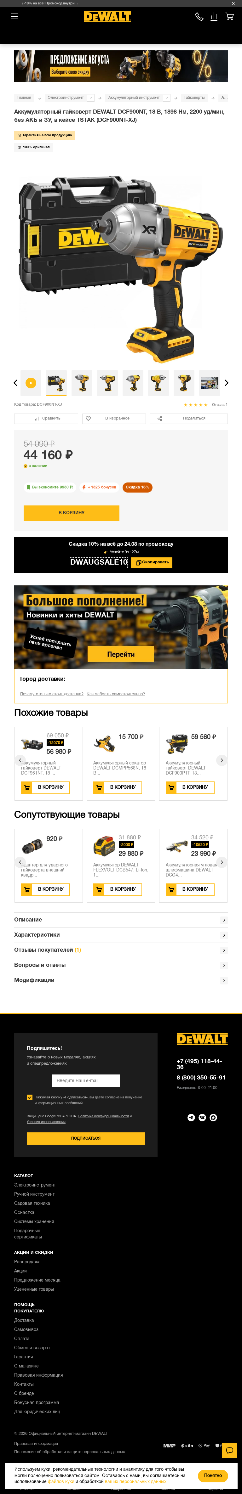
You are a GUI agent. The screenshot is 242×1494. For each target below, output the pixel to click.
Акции (20, 1271)
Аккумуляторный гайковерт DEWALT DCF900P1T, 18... (186, 768)
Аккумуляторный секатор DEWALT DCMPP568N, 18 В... (119, 768)
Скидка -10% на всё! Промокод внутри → (35, 3)
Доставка (24, 1321)
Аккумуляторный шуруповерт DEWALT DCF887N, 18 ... (188, 870)
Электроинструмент (66, 97)
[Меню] (14, 16)
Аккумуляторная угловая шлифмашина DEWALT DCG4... (119, 870)
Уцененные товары (34, 1290)
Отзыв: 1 (220, 405)
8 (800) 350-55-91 (199, 15)
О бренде (24, 1394)
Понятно (213, 1476)
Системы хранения (34, 1222)
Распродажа (27, 1262)
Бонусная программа (36, 1403)
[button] (15, 383)
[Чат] (229, 1450)
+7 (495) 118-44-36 (199, 1064)
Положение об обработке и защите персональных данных (69, 1452)
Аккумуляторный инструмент (134, 97)
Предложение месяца (37, 1280)
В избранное (117, 418)
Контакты (24, 1385)
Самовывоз (26, 1330)
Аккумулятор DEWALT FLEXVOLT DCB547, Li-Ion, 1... (48, 870)
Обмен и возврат (32, 1348)
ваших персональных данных (135, 1482)
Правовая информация (38, 1375)
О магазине (26, 1366)
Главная (24, 97)
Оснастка (24, 1213)
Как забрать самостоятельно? (116, 694)
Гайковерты (194, 97)
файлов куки (61, 1482)
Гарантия (23, 1357)
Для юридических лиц (37, 1412)
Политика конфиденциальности (103, 1116)
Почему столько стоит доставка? (52, 694)
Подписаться (86, 1138)
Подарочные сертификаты (28, 1234)
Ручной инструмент (34, 1194)
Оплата (22, 1339)
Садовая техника (32, 1204)
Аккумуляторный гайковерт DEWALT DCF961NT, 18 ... (41, 768)
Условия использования (46, 1122)
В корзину (71, 513)
